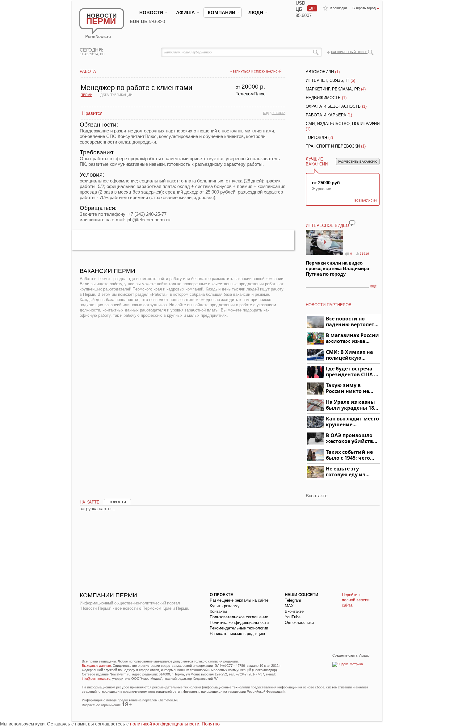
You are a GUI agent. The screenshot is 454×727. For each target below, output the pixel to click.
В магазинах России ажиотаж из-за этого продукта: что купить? (352, 338)
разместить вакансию (357, 161)
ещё (373, 286)
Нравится (92, 113)
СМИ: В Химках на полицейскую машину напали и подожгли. (350, 355)
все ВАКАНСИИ (365, 200)
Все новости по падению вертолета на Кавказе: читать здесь (351, 322)
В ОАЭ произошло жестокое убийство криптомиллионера (352, 438)
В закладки (338, 8)
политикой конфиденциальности (164, 723)
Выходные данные (96, 665)
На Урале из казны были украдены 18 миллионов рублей (351, 405)
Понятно (211, 723)
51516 (364, 253)
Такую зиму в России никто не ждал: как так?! (347, 388)
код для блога (274, 113)
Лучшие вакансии (317, 161)
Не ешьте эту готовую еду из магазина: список (349, 472)
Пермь (86, 95)
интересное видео (327, 225)
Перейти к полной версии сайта (355, 600)
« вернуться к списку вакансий (255, 71)
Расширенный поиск (349, 52)
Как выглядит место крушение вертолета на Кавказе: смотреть (352, 422)
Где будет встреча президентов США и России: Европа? (352, 372)
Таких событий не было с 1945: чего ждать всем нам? (349, 455)
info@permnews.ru (96, 678)
